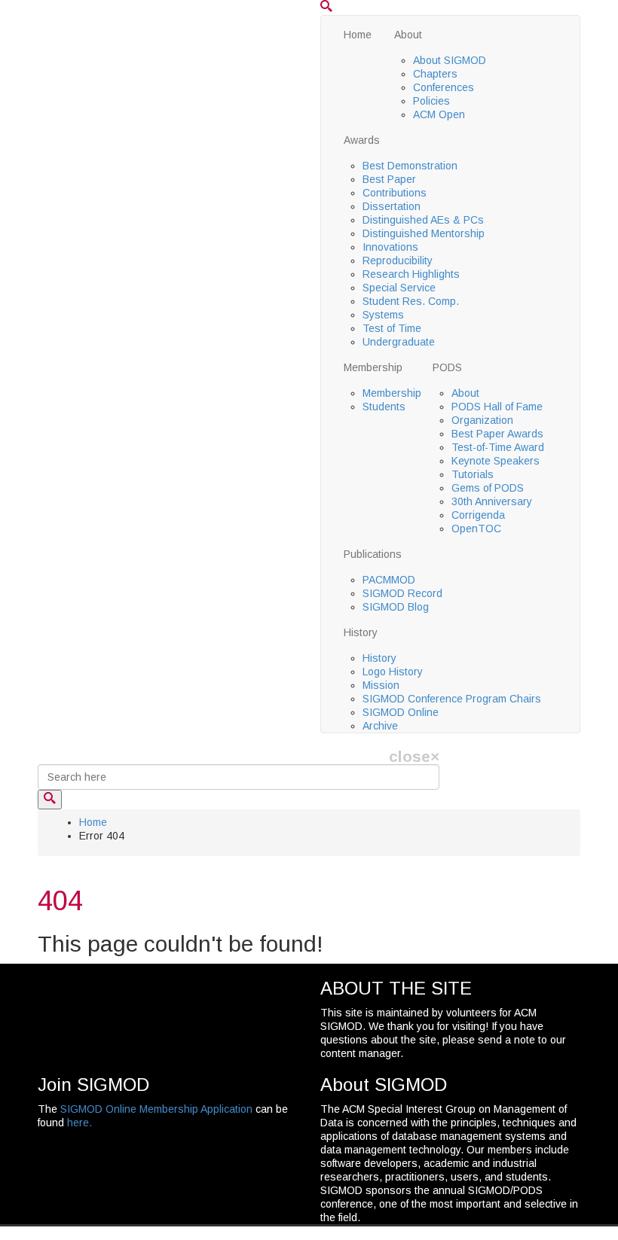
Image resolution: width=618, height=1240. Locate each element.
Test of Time (392, 328)
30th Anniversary (491, 501)
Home (358, 35)
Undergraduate (399, 342)
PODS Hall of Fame (497, 407)
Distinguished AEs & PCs (423, 220)
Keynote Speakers (495, 461)
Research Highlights (411, 274)
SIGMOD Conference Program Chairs (452, 699)
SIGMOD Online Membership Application (156, 1109)
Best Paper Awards (497, 434)
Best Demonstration (410, 166)
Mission (381, 685)
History (361, 632)
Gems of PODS (487, 488)
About (408, 35)
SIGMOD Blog (396, 607)
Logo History (393, 672)
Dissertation (392, 206)
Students (384, 407)
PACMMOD (389, 580)
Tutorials (472, 474)
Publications (373, 554)
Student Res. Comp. (411, 301)
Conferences (443, 87)
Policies (431, 101)
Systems (383, 315)
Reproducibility (398, 260)
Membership (373, 367)
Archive (380, 726)
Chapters (435, 74)
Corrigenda (478, 515)
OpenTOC (476, 529)
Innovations (390, 247)
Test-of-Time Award (497, 447)
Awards (362, 140)
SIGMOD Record (402, 593)
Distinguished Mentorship (424, 233)
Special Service (399, 288)
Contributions (395, 193)
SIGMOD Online (401, 712)
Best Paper (389, 179)
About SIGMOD (449, 60)
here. (79, 1123)
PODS (447, 367)
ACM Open (439, 114)
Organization (482, 420)
